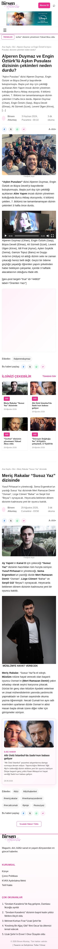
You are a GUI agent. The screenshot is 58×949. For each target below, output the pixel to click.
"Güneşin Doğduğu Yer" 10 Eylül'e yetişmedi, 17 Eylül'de (42, 441)
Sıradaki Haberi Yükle (29, 824)
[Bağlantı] (23, 129)
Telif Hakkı (7, 885)
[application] (29, 225)
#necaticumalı (11, 805)
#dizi (16, 791)
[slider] (27, 236)
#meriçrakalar (10, 798)
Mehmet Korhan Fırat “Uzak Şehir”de (23, 921)
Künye (5, 871)
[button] (29, 224)
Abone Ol (44, 5)
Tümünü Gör (49, 376)
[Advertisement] (29, 320)
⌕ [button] (54, 5)
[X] (10, 129)
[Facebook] (4, 129)
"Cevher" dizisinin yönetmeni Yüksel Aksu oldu (12, 441)
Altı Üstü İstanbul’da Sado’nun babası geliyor (42, 405)
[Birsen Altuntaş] (10, 5)
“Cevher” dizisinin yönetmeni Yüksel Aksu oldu (27, 37)
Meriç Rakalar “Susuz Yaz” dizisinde (14, 404)
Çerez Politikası (10, 876)
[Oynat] (5, 235)
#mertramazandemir (32, 798)
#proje (26, 805)
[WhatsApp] (17, 129)
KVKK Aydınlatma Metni (14, 880)
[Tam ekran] (52, 235)
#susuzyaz (39, 805)
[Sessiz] (47, 235)
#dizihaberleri (30, 791)
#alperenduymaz (22, 359)
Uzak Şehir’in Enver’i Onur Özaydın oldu (25, 934)
